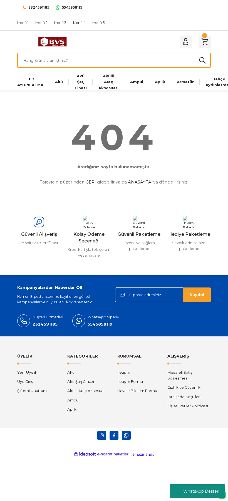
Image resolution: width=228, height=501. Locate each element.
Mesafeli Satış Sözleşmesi (179, 375)
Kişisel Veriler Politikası (187, 406)
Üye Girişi (25, 381)
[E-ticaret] (113, 454)
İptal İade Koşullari (183, 397)
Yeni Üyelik (27, 372)
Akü (71, 372)
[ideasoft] (85, 454)
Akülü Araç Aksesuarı (86, 390)
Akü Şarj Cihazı (80, 381)
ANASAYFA (139, 182)
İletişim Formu (130, 381)
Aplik (71, 409)
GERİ (91, 182)
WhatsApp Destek (201, 491)
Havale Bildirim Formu (137, 390)
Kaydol (197, 294)
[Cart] (205, 42)
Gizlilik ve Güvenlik (183, 387)
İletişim (123, 372)
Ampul (73, 400)
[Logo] (52, 41)
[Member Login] (186, 42)
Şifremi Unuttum (32, 390)
